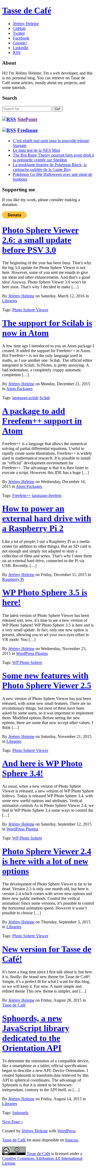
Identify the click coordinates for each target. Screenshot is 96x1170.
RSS (17, 52)
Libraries (9, 300)
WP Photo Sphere (27, 662)
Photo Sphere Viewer (30, 310)
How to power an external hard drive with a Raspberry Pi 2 (46, 518)
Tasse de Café (26, 10)
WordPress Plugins (32, 653)
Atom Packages (19, 388)
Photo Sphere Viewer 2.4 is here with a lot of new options (46, 861)
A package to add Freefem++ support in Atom (42, 421)
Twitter (19, 33)
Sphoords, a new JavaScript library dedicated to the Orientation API (35, 1033)
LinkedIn (20, 47)
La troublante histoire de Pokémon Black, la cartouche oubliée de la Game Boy (50, 167)
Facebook (21, 38)
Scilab (44, 397)
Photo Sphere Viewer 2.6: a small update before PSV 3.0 (40, 240)
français (71, 1140)
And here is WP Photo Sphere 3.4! (42, 768)
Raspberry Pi (13, 579)
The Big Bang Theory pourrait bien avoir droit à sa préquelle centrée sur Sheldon (53, 157)
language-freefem (46, 495)
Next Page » (12, 1122)
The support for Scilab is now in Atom (47, 328)
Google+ (20, 43)
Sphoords (20, 1112)
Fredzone (27, 130)
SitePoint (27, 119)
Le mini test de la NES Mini (36, 150)
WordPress (66, 1131)
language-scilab (25, 397)
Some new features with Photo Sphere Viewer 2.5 (46, 680)
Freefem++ (21, 495)
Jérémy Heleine (26, 23)
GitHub (19, 28)
